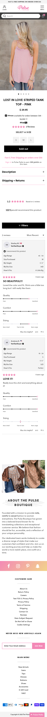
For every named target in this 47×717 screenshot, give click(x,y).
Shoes (23, 683)
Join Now (38, 645)
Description (9, 172)
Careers (23, 595)
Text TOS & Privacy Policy (23, 598)
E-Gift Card (23, 690)
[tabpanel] (23, 55)
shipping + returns (13, 180)
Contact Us (23, 611)
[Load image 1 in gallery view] (23, 55)
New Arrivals (23, 667)
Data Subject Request (24, 618)
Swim (23, 670)
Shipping (23, 608)
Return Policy (23, 592)
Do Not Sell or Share (23, 621)
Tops (23, 673)
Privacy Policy (23, 601)
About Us (23, 588)
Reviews (23, 615)
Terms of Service (23, 605)
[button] (23, 127)
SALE (23, 693)
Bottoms (23, 680)
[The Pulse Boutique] (23, 8)
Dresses (23, 676)
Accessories (23, 686)
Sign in (8, 162)
